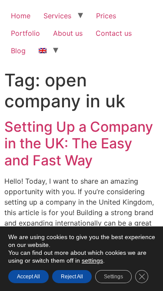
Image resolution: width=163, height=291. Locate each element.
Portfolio (25, 33)
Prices (106, 15)
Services (57, 15)
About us (68, 33)
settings (92, 260)
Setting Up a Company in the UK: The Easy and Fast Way (78, 143)
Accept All (28, 277)
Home (20, 15)
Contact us (114, 33)
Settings (113, 277)
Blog (18, 50)
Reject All (72, 277)
